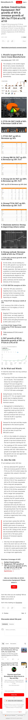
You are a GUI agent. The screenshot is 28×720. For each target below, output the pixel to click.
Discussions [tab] (13, 643)
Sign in (24, 2)
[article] (14, 653)
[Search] (25, 643)
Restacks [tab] (11, 624)
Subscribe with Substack (15, 700)
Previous (6, 613)
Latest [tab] (7, 643)
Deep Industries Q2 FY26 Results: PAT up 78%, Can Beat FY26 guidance (9, 665)
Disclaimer (19, 602)
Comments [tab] (5, 624)
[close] (23, 667)
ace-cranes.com (6, 60)
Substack (8, 718)
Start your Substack (10, 715)
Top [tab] (3, 643)
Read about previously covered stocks (14, 47)
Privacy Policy (19, 707)
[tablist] (8, 624)
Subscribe (19, 2)
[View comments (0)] (8, 41)
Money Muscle (7, 569)
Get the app (20, 715)
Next (23, 613)
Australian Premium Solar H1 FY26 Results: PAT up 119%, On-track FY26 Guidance (10, 650)
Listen (24, 37)
